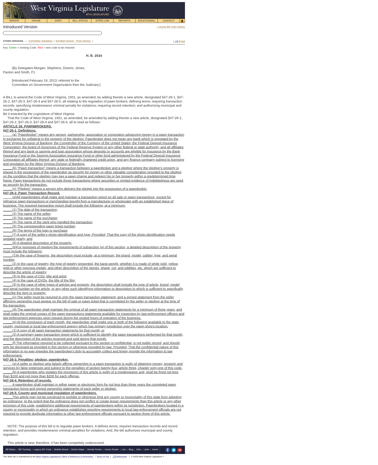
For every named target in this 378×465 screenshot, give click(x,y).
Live (124, 449)
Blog (131, 449)
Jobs (138, 449)
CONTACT (168, 20)
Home (155, 449)
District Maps (77, 449)
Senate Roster (94, 449)
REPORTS (124, 20)
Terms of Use (103, 456)
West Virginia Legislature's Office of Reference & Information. (65, 456)
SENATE (14, 20)
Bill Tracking (24, 449)
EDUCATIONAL (146, 20)
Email (181, 41)
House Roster (112, 449)
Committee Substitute (40, 41)
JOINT (58, 20)
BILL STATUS (80, 20)
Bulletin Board (61, 449)
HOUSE (36, 20)
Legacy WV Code (42, 449)
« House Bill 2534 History (171, 26)
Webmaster (121, 456)
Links (146, 449)
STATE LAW (102, 20)
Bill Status (11, 449)
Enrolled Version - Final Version (73, 41)
